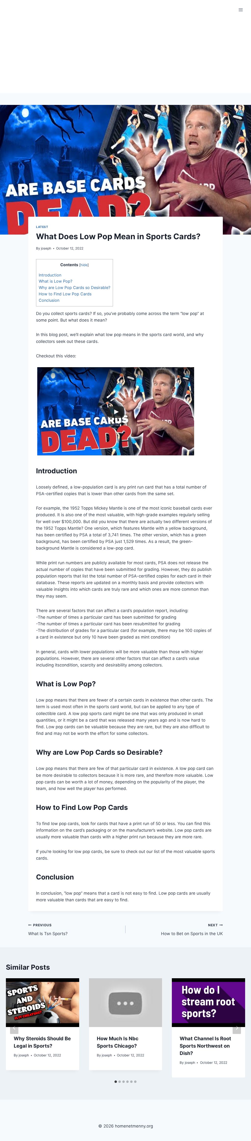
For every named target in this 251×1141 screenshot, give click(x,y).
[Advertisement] (125, 56)
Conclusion (49, 300)
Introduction (50, 275)
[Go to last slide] (14, 1028)
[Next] (237, 1028)
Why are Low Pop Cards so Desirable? (74, 287)
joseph (46, 248)
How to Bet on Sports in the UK (192, 929)
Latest (42, 227)
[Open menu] (240, 9)
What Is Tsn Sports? (48, 929)
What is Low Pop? (55, 281)
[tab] (115, 1081)
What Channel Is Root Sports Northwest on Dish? (205, 1046)
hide (84, 265)
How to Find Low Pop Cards (65, 293)
